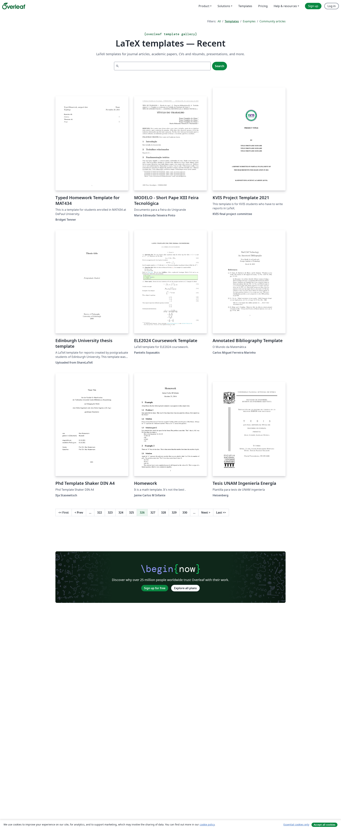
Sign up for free (154, 588)
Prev (79, 512)
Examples (249, 21)
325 (131, 512)
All (219, 21)
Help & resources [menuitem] (285, 6)
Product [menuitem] (204, 6)
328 (163, 512)
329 (174, 512)
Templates (232, 21)
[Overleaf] (13, 6)
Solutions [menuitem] (224, 6)
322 (99, 512)
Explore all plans (185, 588)
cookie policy (207, 824)
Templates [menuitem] (245, 6)
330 (184, 512)
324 (120, 512)
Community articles (272, 21)
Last (221, 512)
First (63, 512)
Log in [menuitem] (332, 6)
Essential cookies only (296, 824)
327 (152, 512)
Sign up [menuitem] (313, 6)
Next (205, 512)
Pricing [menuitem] (263, 6)
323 (110, 512)
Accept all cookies (324, 824)
